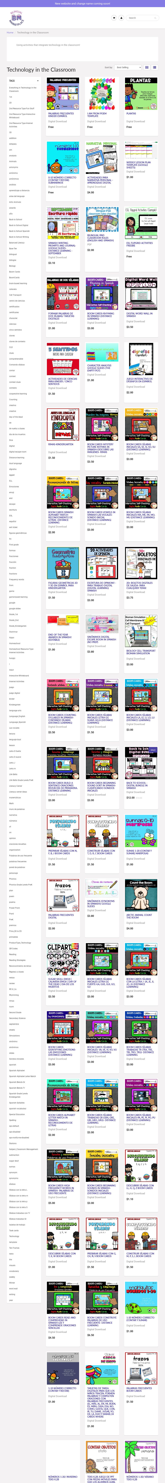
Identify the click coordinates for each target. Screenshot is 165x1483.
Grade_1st (13, 614)
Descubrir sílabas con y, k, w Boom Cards (62, 1255)
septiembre (14, 1024)
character (13, 318)
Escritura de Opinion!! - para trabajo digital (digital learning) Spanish (101, 586)
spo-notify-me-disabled (19, 1138)
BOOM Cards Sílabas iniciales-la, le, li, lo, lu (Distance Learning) (140, 717)
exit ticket (13, 527)
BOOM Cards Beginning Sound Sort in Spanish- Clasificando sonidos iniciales (101, 787)
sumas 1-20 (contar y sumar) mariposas (139, 852)
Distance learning (16, 457)
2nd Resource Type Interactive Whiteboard (22, 116)
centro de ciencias (17, 301)
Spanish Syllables (16, 1103)
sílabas (12, 1184)
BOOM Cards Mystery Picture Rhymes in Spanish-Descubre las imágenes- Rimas (100, 448)
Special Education (17, 1114)
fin (10, 539)
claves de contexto (17, 341)
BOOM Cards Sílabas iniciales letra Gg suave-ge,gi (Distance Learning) (100, 719)
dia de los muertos (17, 434)
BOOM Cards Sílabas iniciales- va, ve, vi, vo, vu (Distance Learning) (102, 1050)
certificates (14, 312)
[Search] (155, 18)
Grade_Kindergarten (17, 626)
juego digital (14, 693)
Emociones (14, 487)
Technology (14, 1236)
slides (11, 1053)
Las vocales (14, 728)
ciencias (12, 324)
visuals (12, 1265)
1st (10, 97)
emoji (11, 492)
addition (12, 138)
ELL (10, 481)
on (10, 832)
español (12, 521)
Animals (12, 161)
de (10, 423)
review (12, 983)
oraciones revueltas (17, 844)
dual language (15, 463)
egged (12, 475)
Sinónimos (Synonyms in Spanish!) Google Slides (101, 904)
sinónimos (13, 1047)
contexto (13, 388)
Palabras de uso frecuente (20, 856)
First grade (14, 545)
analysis (12, 156)
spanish (12, 1065)
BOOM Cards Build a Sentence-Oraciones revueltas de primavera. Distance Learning (63, 787)
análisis (12, 185)
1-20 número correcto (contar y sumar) (140, 1319)
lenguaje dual (15, 739)
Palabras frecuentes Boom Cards (139, 1389)
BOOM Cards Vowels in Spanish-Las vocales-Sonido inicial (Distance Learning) (101, 516)
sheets (12, 1030)
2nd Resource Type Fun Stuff (21, 108)
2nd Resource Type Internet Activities (21, 125)
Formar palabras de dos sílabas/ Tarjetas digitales (61, 316)
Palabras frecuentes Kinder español (61, 114)
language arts (15, 710)
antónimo (13, 173)
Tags (12, 80)
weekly (12, 1277)
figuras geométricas (18, 533)
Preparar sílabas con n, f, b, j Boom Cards (62, 852)
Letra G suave (15, 757)
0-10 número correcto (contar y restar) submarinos (62, 180)
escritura (13, 510)
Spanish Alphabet (17, 1070)
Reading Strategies (17, 960)
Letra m (12, 768)
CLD (11, 347)
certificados (14, 307)
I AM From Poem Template (97, 114)
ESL (10, 516)
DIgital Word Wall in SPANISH (139, 314)
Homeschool (14, 643)
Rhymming (14, 995)
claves (12, 336)
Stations (12, 1143)
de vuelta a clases (17, 428)
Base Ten (13, 248)
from (11, 585)
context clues (15, 382)
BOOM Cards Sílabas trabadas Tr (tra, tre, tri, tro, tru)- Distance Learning (140, 1051)
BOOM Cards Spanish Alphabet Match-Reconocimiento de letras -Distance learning (60, 517)
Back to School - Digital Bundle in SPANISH (137, 785)
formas (12, 550)
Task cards (14, 1230)
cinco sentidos (15, 330)
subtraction (14, 1155)
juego (11, 687)
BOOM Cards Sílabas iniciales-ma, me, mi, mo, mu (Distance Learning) (140, 515)
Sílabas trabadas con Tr (19, 1213)
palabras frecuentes (17, 861)
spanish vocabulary (17, 1108)
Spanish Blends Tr (17, 1088)
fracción (12, 562)
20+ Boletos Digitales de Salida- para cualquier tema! (139, 585)
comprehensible (16, 359)
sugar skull (14, 1161)
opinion (12, 838)
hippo (11, 637)
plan (11, 890)
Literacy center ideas (18, 792)
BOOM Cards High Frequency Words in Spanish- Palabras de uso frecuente (61, 1189)
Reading (12, 954)
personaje (13, 873)
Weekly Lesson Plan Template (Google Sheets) (138, 165)
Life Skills (13, 774)
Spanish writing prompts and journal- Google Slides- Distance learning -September (62, 248)
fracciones (13, 556)
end (10, 498)
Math (11, 803)
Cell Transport (15, 295)
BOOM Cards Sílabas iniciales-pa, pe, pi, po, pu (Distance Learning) (140, 1118)
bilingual (13, 254)
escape (12, 504)
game (11, 591)
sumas (12, 1167)
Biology (12, 266)
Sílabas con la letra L (18, 1190)
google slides (15, 608)
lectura (12, 734)
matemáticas (15, 798)
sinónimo (13, 1041)
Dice (11, 440)
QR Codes (13, 948)
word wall (13, 1289)
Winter (12, 1283)
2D (10, 103)
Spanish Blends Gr (17, 1082)
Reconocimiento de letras (20, 966)
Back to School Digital (18, 225)
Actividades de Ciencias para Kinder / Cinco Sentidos (62, 381)
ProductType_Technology (20, 943)
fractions (13, 574)
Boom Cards (14, 272)
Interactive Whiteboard (19, 676)
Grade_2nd (14, 620)
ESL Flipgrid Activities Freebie (139, 244)
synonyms (13, 1178)
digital (12, 446)
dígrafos (12, 469)
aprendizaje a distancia (19, 190)
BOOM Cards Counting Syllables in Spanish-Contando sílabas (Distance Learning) (62, 719)
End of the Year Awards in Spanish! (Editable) (60, 637)
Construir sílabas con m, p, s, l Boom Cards (140, 1255)
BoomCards (14, 277)
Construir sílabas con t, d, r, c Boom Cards (101, 852)
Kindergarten (14, 705)
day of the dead (16, 417)
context (12, 376)
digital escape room (17, 452)
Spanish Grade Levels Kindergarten (18, 1095)
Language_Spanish (17, 722)
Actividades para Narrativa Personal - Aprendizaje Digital (100, 180)
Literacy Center (15, 786)
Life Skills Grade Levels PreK (21, 780)
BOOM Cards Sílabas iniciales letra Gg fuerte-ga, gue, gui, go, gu (101, 983)
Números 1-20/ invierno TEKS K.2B (62, 1478)
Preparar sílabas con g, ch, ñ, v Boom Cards (101, 1255)
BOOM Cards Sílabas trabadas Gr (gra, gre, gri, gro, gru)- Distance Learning (101, 1119)
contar (12, 370)
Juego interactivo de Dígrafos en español (139, 380)
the (10, 1259)
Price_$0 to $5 (15, 931)
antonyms (13, 167)
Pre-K (11, 914)
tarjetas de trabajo (17, 1225)
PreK (11, 919)
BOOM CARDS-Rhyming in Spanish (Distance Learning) (100, 316)
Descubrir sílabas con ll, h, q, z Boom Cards (140, 1186)
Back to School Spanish (19, 231)
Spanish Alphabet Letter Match (22, 1076)
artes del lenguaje (16, 196)
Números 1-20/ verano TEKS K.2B (140, 1478)
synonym (13, 1172)
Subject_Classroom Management (23, 1149)
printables (13, 937)
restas (12, 978)
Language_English (17, 716)
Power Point (14, 908)
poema (12, 902)
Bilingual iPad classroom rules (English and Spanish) (100, 238)
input (11, 670)
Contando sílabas (17, 365)
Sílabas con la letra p (18, 1201)
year (11, 1300)
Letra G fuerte (15, 751)
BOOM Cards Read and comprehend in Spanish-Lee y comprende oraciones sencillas (62, 1322)
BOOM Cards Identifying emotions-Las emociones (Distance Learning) (62, 1051)
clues (11, 353)
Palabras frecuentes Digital (61, 916)
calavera (13, 289)
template (13, 1242)
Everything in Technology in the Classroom (22, 89)
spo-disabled (14, 1132)
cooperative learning (18, 394)
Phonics (12, 879)
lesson (12, 745)
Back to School (15, 219)
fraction (12, 568)
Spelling (12, 1120)
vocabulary (14, 1271)
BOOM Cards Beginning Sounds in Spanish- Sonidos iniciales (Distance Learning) (101, 1189)
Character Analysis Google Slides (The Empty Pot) (99, 368)
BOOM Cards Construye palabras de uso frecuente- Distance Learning (101, 1321)
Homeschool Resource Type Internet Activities (21, 651)
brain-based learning (18, 283)
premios (12, 925)
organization (14, 850)
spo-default (14, 1126)
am (10, 150)
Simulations (14, 1036)
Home (10, 32)
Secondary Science (17, 1018)
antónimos (14, 179)
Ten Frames (14, 1248)
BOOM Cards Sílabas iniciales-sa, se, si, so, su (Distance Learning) (140, 447)
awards (12, 208)
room (11, 1007)
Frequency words (16, 579)
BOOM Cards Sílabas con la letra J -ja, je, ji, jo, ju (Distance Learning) (140, 983)
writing (12, 1294)
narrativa (13, 815)
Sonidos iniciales (16, 1059)
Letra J (12, 763)
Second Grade (15, 1012)
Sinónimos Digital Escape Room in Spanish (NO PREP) (101, 639)
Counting (13, 399)
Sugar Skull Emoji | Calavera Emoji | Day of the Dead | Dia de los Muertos (62, 983)
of (10, 827)
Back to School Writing (19, 237)
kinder (12, 699)
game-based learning (18, 597)
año (11, 214)
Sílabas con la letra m (18, 1196)
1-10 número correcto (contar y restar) (62, 1389)
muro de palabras (17, 809)
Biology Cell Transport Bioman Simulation (140, 652)
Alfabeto (13, 144)
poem (11, 896)
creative (12, 411)
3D (10, 132)
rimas (11, 1001)
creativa (12, 405)
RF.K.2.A (12, 989)
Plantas (131, 113)
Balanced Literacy (16, 243)
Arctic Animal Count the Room (139, 916)
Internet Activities (16, 681)
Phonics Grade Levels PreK (20, 885)
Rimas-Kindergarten (60, 444)
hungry (12, 658)
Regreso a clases (16, 972)
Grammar (13, 632)
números (13, 821)
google (12, 603)
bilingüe (12, 260)
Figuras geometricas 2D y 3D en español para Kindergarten (63, 585)
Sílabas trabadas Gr (17, 1219)
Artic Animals (15, 202)
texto (11, 1254)
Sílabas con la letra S (18, 1207)
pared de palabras (17, 867)
